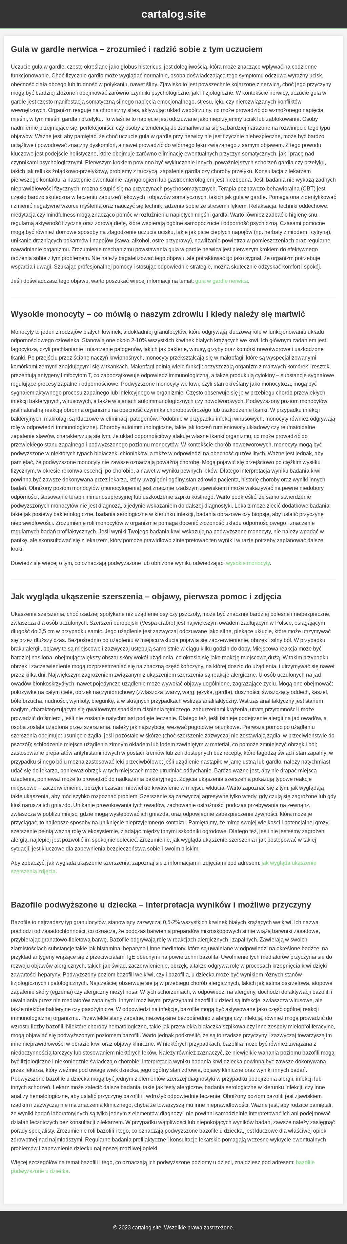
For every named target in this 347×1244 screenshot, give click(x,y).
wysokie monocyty (248, 563)
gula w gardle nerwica (221, 281)
